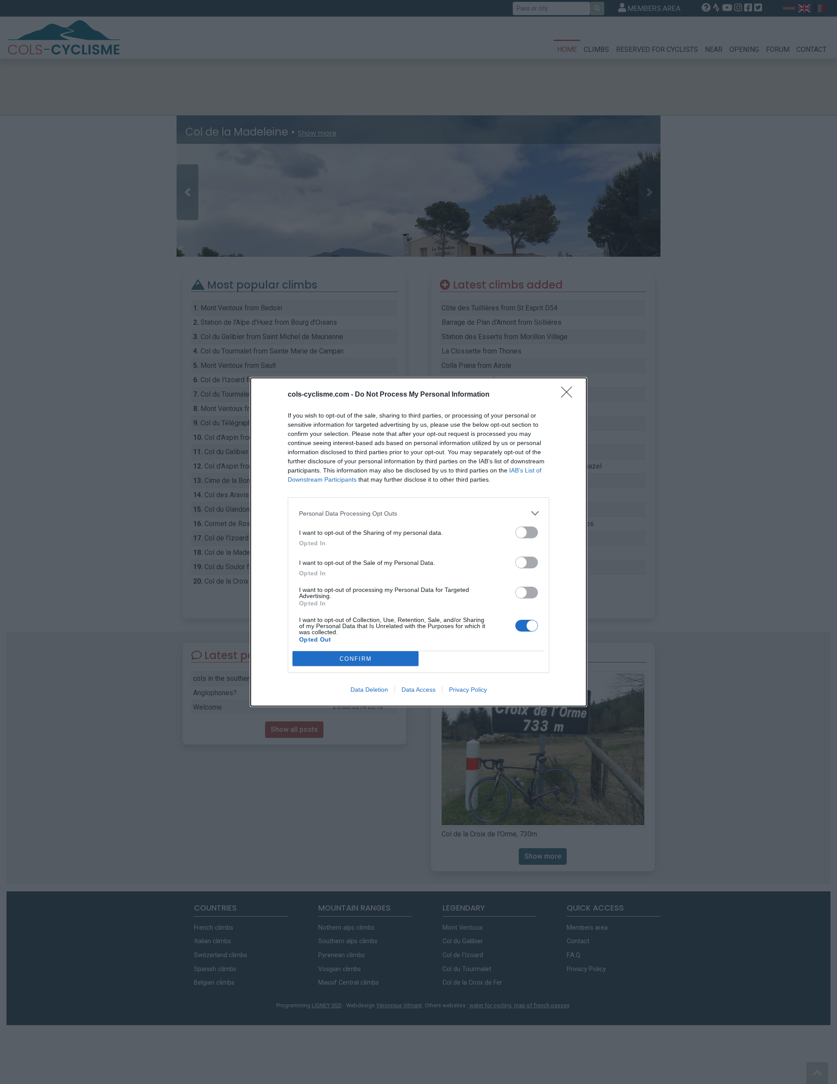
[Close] (569, 395)
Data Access (418, 689)
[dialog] (418, 542)
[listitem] (418, 513)
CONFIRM (356, 659)
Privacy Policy (468, 689)
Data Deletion (369, 689)
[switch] (526, 532)
